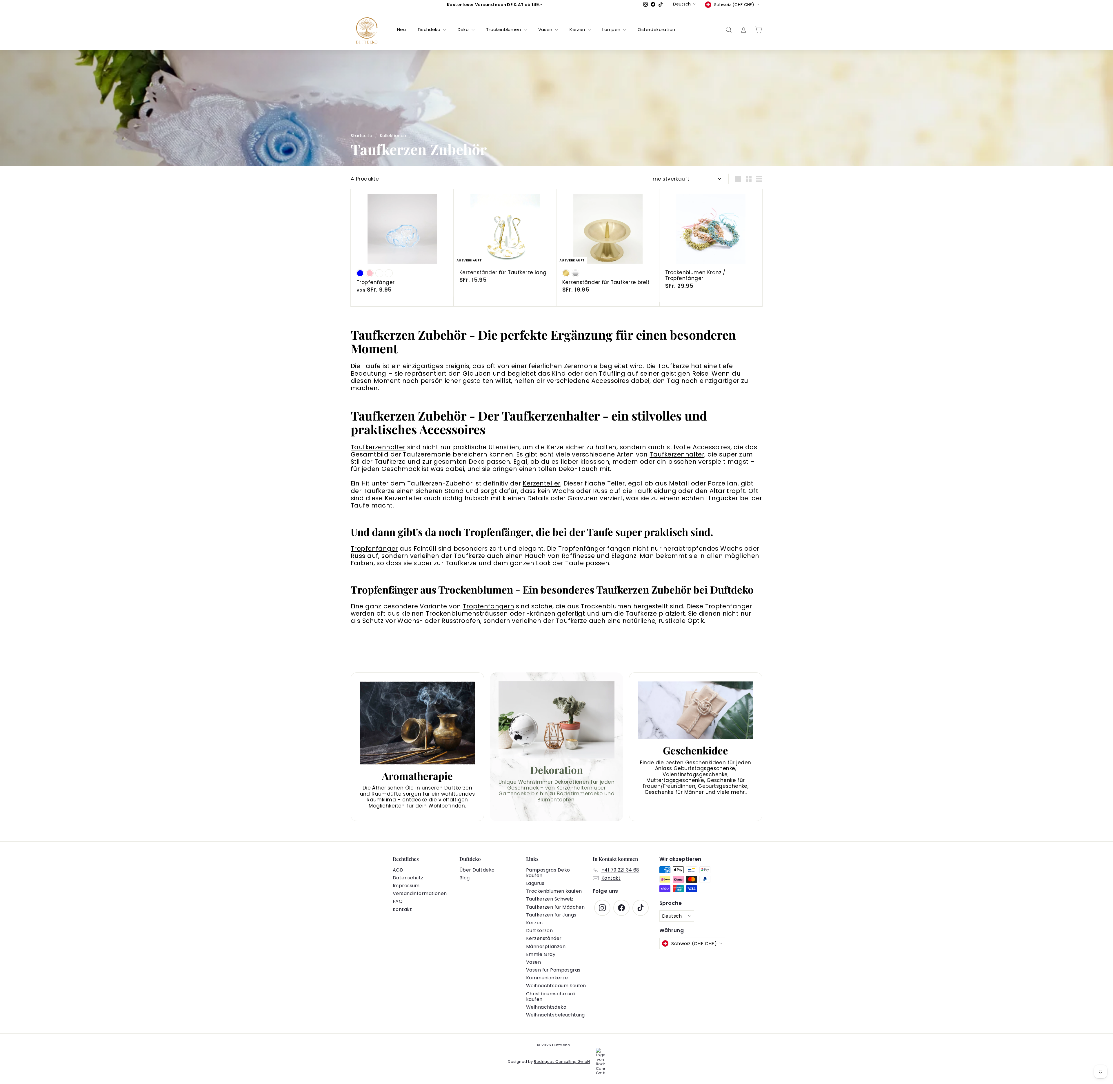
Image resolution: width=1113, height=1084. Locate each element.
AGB (398, 870)
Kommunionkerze (547, 977)
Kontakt (402, 909)
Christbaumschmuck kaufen (551, 996)
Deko (464, 29)
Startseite (361, 136)
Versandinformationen (420, 893)
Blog (464, 877)
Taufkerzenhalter (378, 447)
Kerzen (578, 29)
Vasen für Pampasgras (553, 970)
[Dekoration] (556, 720)
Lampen (612, 29)
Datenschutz (408, 877)
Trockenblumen (504, 29)
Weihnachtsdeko (546, 1007)
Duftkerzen (539, 930)
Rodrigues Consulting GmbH (562, 1061)
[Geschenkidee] (695, 710)
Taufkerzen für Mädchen (555, 907)
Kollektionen (393, 136)
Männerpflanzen (545, 946)
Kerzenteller (541, 483)
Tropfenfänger (374, 548)
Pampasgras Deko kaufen (548, 873)
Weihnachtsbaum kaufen (556, 985)
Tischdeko (429, 29)
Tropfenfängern (488, 606)
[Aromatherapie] (417, 723)
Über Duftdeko (477, 870)
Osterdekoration (656, 29)
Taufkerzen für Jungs (551, 915)
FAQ (398, 901)
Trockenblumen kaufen (554, 891)
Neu (401, 29)
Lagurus (535, 883)
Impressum (406, 885)
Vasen (546, 29)
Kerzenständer (544, 938)
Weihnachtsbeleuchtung (555, 1015)
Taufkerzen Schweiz (550, 899)
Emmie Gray (540, 954)
